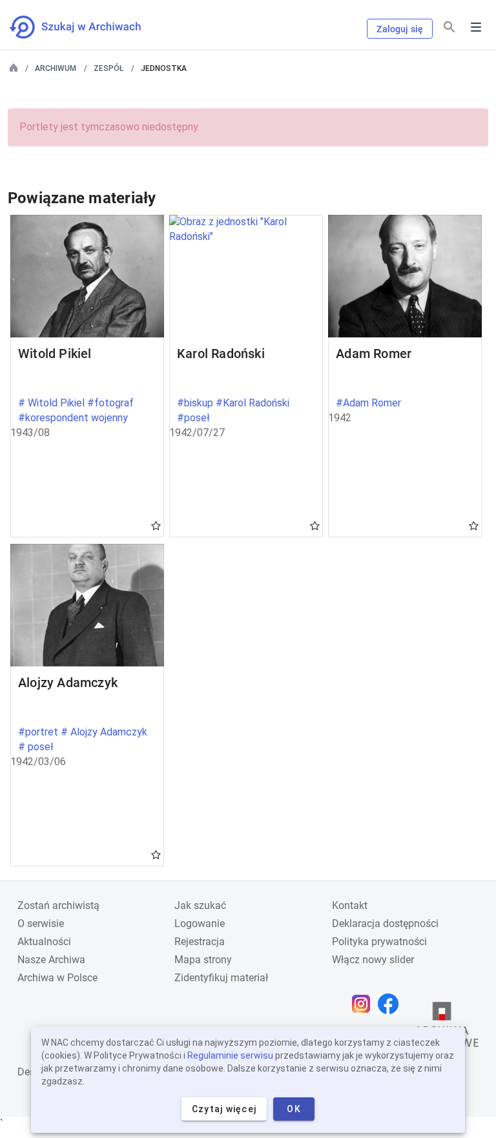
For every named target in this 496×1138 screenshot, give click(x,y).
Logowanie (199, 923)
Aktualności (44, 941)
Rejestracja (199, 941)
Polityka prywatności (379, 941)
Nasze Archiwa (51, 959)
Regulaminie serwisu (230, 1055)
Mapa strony (203, 959)
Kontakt (349, 905)
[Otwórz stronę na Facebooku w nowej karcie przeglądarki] (391, 1003)
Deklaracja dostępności (385, 923)
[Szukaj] (449, 27)
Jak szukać (200, 905)
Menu (476, 27)
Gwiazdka (156, 525)
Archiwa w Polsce (57, 978)
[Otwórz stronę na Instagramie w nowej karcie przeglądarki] (364, 1003)
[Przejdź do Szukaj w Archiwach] (87, 27)
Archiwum (55, 68)
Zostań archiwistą (58, 905)
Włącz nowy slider (373, 959)
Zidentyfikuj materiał (221, 978)
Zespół (108, 68)
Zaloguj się (400, 29)
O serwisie (40, 923)
